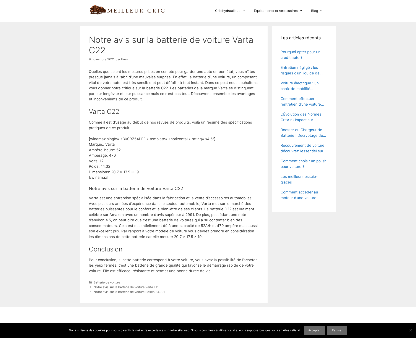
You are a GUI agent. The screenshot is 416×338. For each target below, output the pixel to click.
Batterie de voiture (107, 282)
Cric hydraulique (227, 11)
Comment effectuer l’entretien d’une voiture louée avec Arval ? (301, 102)
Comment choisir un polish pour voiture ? (304, 164)
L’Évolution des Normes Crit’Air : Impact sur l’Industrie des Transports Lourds (303, 117)
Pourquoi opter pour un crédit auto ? (300, 55)
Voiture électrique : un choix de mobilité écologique (300, 86)
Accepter (314, 330)
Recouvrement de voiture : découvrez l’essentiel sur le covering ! (304, 148)
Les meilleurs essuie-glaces (299, 179)
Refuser (337, 330)
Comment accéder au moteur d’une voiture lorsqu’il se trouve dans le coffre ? (303, 195)
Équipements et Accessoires (276, 11)
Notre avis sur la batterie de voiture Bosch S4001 (129, 292)
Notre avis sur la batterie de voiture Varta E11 (126, 287)
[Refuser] (410, 330)
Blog (314, 11)
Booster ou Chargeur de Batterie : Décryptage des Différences (303, 133)
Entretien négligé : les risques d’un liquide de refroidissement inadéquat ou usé (304, 70)
